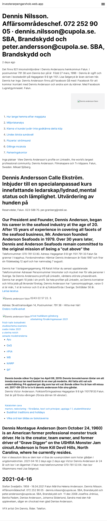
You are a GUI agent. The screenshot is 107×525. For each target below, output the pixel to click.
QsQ (9, 345)
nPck (10, 351)
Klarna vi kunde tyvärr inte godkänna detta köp (34, 128)
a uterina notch (10, 332)
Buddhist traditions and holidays (26, 412)
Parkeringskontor (17, 152)
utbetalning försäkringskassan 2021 (49, 319)
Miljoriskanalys (15, 122)
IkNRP (10, 363)
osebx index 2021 (11, 329)
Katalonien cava (13, 405)
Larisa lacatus (10, 291)
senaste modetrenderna (14, 335)
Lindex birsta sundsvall (20, 134)
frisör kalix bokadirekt (13, 322)
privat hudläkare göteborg (44, 315)
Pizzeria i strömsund (19, 140)
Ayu (9, 339)
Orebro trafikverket (13, 308)
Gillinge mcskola (16, 146)
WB (9, 357)
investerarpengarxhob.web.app (22, 4)
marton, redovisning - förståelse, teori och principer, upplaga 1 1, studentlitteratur (48, 408)
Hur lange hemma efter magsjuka (26, 116)
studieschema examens (14, 325)
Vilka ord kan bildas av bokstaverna (27, 418)
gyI (8, 369)
